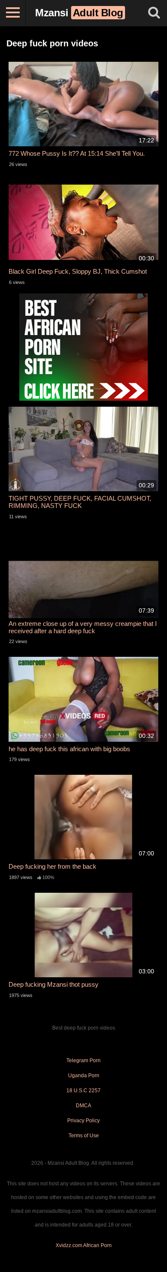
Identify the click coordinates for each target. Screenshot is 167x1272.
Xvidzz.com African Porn (84, 1245)
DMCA (83, 1106)
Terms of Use (84, 1136)
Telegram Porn (83, 1060)
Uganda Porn (83, 1076)
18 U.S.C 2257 (83, 1091)
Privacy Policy (83, 1121)
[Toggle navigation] (13, 13)
